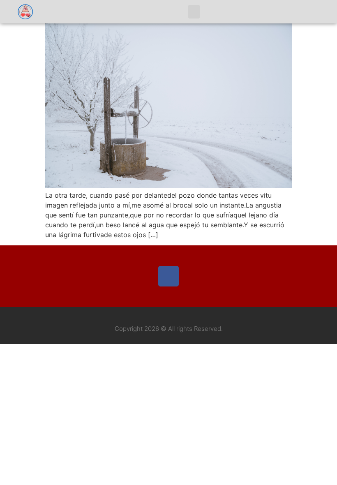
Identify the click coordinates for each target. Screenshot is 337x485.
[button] (194, 11)
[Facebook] (168, 276)
